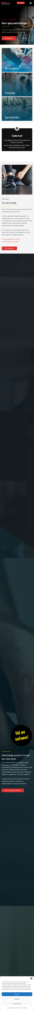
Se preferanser (17, 1003)
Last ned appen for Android (11, 239)
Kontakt (25, 1007)
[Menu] (30, 3)
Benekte (17, 999)
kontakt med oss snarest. (18, 147)
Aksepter (17, 994)
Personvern (19, 1007)
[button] (31, 978)
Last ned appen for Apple (10, 241)
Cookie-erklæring (11, 1007)
